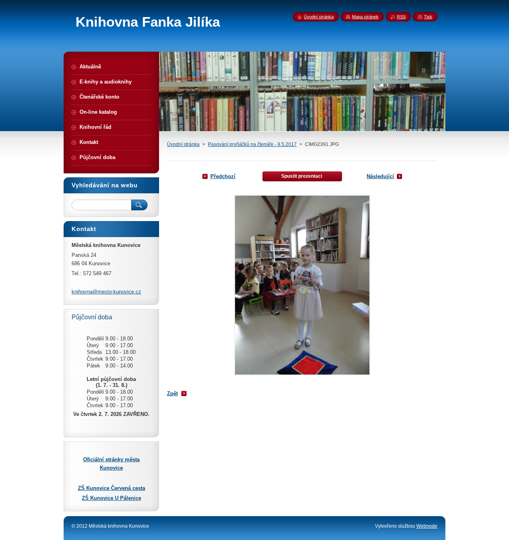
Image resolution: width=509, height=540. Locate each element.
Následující (380, 176)
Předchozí (222, 176)
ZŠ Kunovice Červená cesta (111, 488)
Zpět (172, 393)
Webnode (426, 526)
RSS (401, 16)
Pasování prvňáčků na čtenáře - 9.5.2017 (252, 144)
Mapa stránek (365, 16)
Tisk (428, 16)
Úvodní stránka (183, 144)
